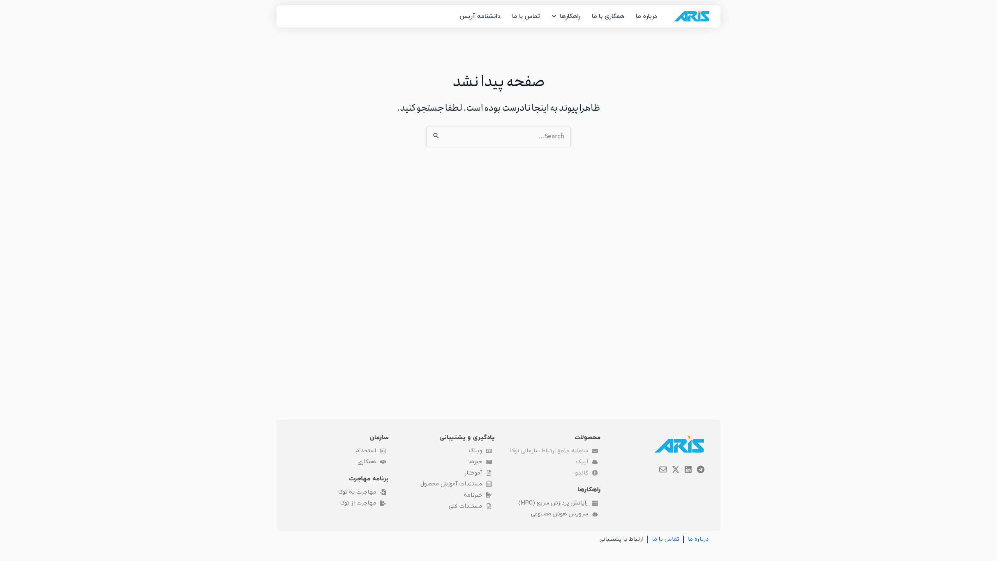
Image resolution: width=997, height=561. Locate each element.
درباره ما (646, 16)
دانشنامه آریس (480, 16)
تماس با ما (526, 16)
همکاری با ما (608, 16)
